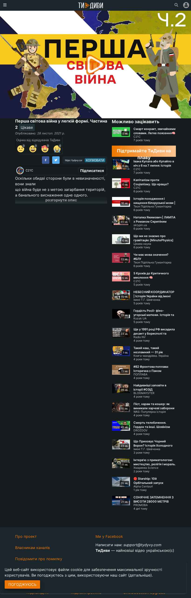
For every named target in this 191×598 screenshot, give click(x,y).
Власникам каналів (32, 547)
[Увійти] (186, 5)
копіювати (95, 160)
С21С (29, 170)
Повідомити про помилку (38, 558)
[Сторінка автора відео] (20, 170)
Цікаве (27, 127)
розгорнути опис (61, 200)
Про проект (26, 536)
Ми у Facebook (109, 536)
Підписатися (92, 170)
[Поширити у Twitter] (56, 160)
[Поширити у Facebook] (45, 160)
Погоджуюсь (22, 584)
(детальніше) (140, 575)
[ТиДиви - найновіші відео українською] (90, 6)
